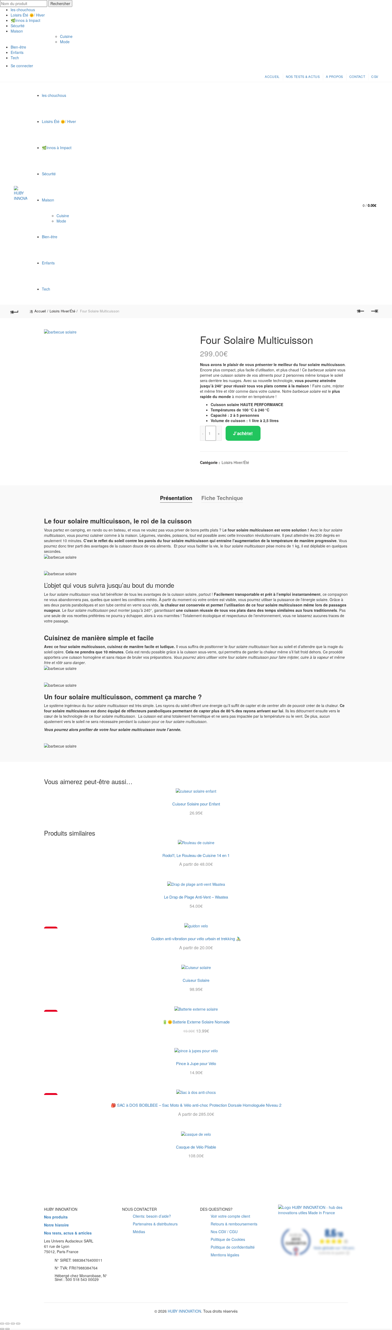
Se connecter (22, 65)
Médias (139, 1231)
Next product (374, 311)
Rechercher (60, 3)
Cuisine (66, 36)
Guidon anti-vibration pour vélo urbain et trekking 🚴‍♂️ (196, 938)
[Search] (374, 189)
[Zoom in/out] (18, 1323)
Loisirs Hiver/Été (62, 310)
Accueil (272, 76)
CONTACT (357, 76)
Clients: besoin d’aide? (152, 1216)
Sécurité (18, 25)
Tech (15, 57)
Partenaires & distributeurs (155, 1223)
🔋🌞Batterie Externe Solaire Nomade (196, 1021)
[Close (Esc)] (2, 1323)
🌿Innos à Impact (25, 20)
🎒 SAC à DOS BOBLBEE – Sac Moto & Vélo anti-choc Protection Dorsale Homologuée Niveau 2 (196, 1105)
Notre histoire (56, 1225)
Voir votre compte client (230, 1216)
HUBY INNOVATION (184, 1311)
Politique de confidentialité (233, 1247)
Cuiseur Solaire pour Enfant (196, 803)
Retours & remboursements (234, 1223)
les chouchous (23, 9)
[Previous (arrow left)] (2, 1329)
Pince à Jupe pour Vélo (196, 1063)
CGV (374, 76)
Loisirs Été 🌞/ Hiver (28, 15)
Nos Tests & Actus (303, 76)
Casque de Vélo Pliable (196, 1147)
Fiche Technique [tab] (222, 498)
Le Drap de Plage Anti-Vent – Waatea (196, 897)
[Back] (18, 311)
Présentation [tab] (176, 498)
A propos (334, 76)
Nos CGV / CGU (224, 1231)
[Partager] (7, 1323)
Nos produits (56, 1217)
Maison (17, 31)
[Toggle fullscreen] (13, 1323)
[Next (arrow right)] (7, 1329)
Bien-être (18, 47)
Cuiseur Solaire (196, 980)
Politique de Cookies (228, 1239)
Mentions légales (225, 1254)
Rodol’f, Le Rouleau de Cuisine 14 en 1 (196, 855)
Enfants (17, 52)
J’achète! (243, 433)
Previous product (360, 311)
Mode (65, 41)
